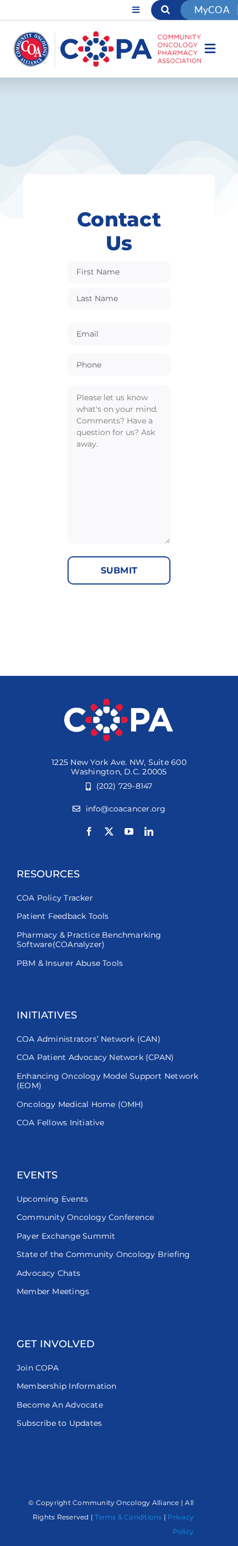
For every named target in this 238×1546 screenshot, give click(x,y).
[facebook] (89, 831)
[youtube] (129, 831)
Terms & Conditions (128, 1517)
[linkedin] (148, 831)
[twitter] (109, 831)
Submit (119, 570)
